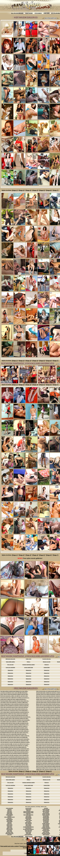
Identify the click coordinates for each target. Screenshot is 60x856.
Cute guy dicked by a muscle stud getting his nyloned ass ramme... (15, 742)
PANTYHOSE (29, 13)
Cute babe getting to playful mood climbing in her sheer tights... (14, 691)
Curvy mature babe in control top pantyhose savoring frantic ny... (14, 712)
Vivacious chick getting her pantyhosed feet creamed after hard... (14, 748)
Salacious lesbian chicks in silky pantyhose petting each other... (14, 718)
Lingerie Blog (47, 667)
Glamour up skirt (46, 661)
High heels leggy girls (10, 659)
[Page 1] (15, 190)
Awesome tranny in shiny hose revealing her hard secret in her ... (14, 766)
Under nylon (28, 659)
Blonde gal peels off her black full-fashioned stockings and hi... (14, 727)
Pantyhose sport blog (26, 846)
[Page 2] (21, 190)
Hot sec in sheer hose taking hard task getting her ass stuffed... (14, 745)
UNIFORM (46, 13)
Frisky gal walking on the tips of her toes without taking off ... (13, 747)
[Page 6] (48, 190)
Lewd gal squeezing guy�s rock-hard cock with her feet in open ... (14, 744)
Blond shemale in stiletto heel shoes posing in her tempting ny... (14, 713)
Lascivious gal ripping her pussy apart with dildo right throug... (14, 692)
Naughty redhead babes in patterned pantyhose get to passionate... (15, 720)
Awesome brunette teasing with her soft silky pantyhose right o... (14, 750)
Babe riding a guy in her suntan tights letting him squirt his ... (13, 734)
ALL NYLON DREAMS (17, 13)
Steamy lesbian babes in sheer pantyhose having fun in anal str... (14, 704)
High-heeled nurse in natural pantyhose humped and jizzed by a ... (14, 758)
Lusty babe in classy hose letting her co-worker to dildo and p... (14, 702)
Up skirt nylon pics (46, 659)
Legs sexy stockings (10, 667)
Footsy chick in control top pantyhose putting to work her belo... (14, 694)
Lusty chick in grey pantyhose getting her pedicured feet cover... (14, 724)
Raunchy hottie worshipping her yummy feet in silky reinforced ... (14, 731)
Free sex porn (10, 664)
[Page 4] (35, 190)
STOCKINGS (38, 13)
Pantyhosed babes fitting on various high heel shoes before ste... (14, 701)
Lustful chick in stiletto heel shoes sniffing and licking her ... (13, 699)
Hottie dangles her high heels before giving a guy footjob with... (14, 737)
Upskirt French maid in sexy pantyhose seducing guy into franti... (14, 767)
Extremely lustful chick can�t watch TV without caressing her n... (14, 697)
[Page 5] (42, 190)
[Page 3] (28, 190)
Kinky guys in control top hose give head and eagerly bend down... (14, 739)
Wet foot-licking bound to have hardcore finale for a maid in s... (14, 726)
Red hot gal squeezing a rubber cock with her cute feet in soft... (14, 696)
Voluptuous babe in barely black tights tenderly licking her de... (14, 709)
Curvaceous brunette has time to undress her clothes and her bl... (14, 735)
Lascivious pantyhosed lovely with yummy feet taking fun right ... (14, 729)
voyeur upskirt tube (28, 667)
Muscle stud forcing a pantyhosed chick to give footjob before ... (14, 710)
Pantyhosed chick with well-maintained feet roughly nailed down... (14, 760)
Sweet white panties (10, 661)
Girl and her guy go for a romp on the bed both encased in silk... (14, 715)
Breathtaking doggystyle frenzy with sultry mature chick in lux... (14, 732)
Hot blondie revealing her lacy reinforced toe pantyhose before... (14, 751)
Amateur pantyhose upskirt (28, 664)
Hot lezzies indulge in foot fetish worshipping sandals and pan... (14, 763)
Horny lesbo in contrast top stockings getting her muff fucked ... (14, 753)
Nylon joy (47, 664)
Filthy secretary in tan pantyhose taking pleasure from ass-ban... (14, 756)
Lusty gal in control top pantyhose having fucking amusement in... (14, 761)
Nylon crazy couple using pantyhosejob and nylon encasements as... (15, 716)
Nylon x (28, 661)
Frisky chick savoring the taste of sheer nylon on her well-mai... (14, 707)
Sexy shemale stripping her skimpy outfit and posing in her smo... (14, 769)
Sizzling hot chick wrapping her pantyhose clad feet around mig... (14, 705)
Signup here (10, 670)
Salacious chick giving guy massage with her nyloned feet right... (14, 740)
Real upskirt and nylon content (9, 846)
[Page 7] (55, 190)
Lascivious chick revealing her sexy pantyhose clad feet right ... (14, 764)
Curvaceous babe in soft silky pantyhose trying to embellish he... (14, 755)
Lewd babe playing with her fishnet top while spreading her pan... (14, 723)
